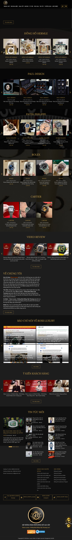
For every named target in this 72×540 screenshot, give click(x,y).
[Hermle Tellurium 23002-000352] (44, 47)
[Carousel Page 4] (16, 446)
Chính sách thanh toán (43, 473)
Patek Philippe (36, 114)
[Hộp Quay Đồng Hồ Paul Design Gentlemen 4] (11, 87)
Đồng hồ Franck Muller (60, 477)
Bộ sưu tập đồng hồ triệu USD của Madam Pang (60, 418)
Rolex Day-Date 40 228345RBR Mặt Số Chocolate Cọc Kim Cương (11, 184)
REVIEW (27, 6)
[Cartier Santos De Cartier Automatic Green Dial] (28, 210)
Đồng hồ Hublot (58, 471)
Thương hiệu (14, 6)
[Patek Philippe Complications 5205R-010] (11, 127)
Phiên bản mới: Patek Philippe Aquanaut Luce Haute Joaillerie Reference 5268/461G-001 (61, 444)
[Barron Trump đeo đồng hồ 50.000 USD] (13, 423)
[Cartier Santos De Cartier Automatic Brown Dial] (44, 210)
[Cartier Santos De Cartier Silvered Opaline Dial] (11, 210)
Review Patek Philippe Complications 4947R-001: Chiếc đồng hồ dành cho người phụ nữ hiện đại (14, 259)
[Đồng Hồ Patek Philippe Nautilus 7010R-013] (28, 127)
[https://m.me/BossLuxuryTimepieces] (68, 525)
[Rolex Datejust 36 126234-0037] (44, 168)
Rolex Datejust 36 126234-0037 (44, 182)
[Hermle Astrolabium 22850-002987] (11, 47)
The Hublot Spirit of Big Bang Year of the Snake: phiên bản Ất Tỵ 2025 (38, 444)
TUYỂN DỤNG (48, 6)
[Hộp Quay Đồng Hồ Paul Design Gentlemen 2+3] (28, 87)
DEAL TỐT (21, 6)
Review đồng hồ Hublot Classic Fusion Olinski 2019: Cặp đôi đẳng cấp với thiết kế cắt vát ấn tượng (36, 259)
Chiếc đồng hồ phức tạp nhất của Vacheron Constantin (60, 436)
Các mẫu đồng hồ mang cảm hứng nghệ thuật (38, 452)
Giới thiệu (55, 6)
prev (2, 52)
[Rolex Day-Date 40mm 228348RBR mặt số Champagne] (28, 168)
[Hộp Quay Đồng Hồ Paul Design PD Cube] (44, 87)
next (70, 52)
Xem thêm (36, 366)
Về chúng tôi (12, 273)
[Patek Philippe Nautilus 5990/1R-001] (61, 127)
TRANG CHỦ (7, 6)
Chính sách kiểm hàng (42, 486)
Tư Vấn (31, 6)
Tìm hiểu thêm (8, 22)
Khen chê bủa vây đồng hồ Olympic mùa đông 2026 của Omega (39, 427)
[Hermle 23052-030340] (61, 47)
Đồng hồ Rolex (58, 473)
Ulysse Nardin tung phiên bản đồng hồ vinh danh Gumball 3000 (60, 453)
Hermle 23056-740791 (27, 61)
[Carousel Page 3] (14, 446)
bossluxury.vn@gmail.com (13, 473)
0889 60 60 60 (15, 469)
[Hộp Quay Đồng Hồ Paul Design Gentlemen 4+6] (61, 87)
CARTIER (36, 196)
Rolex (36, 154)
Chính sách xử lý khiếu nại (43, 475)
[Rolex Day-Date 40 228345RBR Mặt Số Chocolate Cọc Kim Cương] (11, 168)
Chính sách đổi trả (41, 479)
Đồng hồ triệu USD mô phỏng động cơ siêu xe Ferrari (38, 419)
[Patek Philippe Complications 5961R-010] (44, 127)
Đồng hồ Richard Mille (59, 475)
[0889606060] (68, 519)
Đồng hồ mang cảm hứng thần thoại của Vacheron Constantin (61, 427)
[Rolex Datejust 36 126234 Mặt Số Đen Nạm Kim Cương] (61, 168)
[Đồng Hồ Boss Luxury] (5, 3)
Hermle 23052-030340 (60, 61)
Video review (36, 237)
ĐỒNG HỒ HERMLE (36, 33)
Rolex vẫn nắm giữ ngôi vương (38, 435)
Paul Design (36, 73)
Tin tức (42, 6)
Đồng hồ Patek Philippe (60, 479)
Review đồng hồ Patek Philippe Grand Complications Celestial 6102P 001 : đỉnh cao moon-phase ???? (58, 259)
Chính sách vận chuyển (43, 477)
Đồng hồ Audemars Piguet (61, 481)
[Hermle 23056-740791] (28, 47)
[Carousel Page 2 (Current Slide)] (12, 446)
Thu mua (36, 6)
